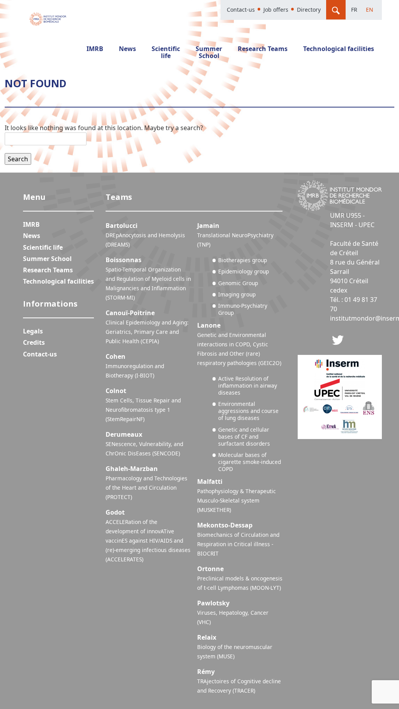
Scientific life (166, 52)
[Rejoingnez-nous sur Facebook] (338, 339)
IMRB (95, 48)
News (127, 48)
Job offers (275, 9)
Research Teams (263, 48)
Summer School (209, 52)
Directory (309, 9)
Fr (354, 9)
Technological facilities (338, 48)
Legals (33, 331)
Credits (34, 342)
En (369, 9)
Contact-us (241, 9)
